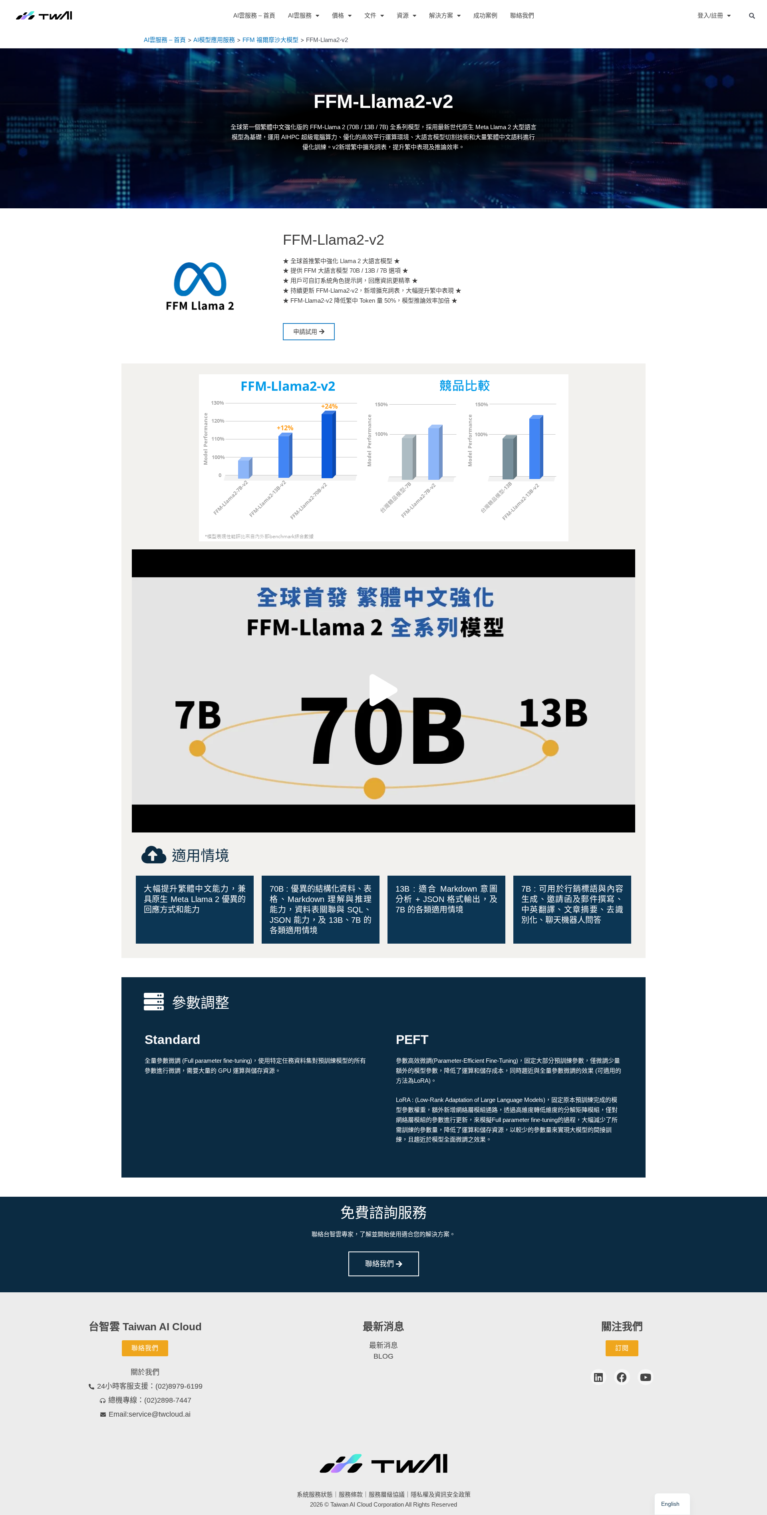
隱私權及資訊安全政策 (441, 1494)
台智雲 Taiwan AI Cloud (145, 1327)
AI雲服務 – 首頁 (254, 15)
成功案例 (485, 15)
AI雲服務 (300, 15)
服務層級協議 (387, 1494)
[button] (383, 690)
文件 (370, 15)
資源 (403, 15)
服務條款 (351, 1494)
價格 (338, 15)
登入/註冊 (710, 15)
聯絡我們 (522, 15)
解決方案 (441, 15)
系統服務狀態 (315, 1494)
